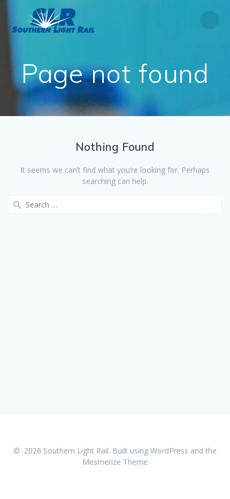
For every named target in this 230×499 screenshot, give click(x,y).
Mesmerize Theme (115, 462)
